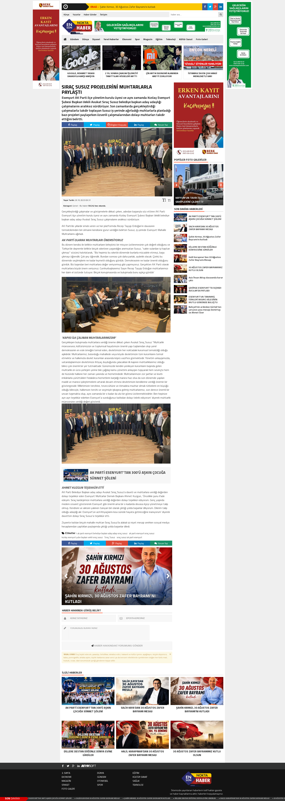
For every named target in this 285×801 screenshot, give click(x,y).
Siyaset (96, 39)
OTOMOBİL (102, 781)
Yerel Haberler (111, 39)
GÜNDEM (101, 777)
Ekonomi (126, 39)
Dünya (85, 39)
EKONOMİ (66, 777)
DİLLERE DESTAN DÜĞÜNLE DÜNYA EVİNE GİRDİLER (150, 798)
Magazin (147, 39)
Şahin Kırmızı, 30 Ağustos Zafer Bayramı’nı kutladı (102, 798)
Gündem (74, 39)
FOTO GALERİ (68, 788)
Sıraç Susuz (109, 537)
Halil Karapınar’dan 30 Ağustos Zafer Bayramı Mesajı (200, 798)
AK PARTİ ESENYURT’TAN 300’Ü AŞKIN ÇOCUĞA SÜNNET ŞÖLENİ (137, 7)
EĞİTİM (136, 773)
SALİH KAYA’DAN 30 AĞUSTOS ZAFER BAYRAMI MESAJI (53, 798)
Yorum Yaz (163, 124)
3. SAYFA (66, 773)
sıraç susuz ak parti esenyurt (129, 537)
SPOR (100, 784)
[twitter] (210, 6)
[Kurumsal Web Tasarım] (88, 766)
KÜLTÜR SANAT (140, 777)
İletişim (103, 14)
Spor (137, 39)
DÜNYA (100, 773)
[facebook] (204, 6)
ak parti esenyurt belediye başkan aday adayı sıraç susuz (102, 533)
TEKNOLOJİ (138, 784)
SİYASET (65, 784)
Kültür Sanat (185, 39)
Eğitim (159, 39)
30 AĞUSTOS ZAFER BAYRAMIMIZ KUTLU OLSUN (248, 798)
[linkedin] (220, 6)
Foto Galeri (202, 39)
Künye (66, 14)
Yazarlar (76, 14)
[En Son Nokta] (77, 26)
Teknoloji (171, 39)
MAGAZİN (66, 781)
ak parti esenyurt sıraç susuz (141, 533)
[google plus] (215, 6)
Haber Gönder (90, 14)
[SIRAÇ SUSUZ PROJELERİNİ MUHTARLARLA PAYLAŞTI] (117, 195)
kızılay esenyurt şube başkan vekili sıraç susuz (82, 537)
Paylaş (73, 124)
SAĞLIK (136, 781)
